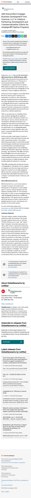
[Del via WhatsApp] (22, 36)
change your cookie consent (15, 58)
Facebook (18, 210)
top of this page (12, 267)
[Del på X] (13, 36)
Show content (10, 68)
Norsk (2, 491)
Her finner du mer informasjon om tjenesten (13, 462)
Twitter (5, 210)
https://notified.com (7, 304)
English (7, 491)
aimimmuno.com (6, 208)
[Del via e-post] (25, 36)
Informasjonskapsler (7, 485)
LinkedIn (10, 210)
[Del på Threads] (16, 36)
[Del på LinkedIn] (9, 36)
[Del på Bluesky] (19, 36)
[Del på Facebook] (6, 36)
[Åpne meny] (18, 2)
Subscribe (6, 342)
